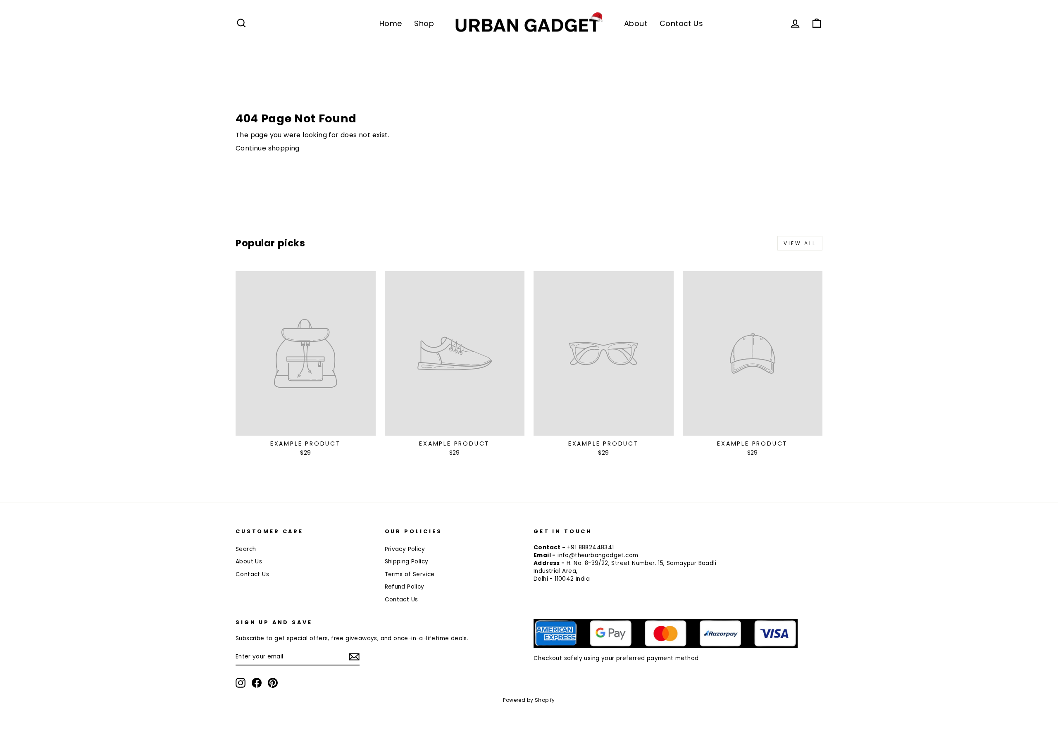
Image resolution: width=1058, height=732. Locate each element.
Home (390, 23)
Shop (424, 23)
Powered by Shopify (529, 699)
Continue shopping (268, 148)
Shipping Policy (407, 561)
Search (246, 549)
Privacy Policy (405, 549)
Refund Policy (404, 587)
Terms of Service (410, 574)
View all (800, 243)
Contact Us (681, 23)
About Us (249, 561)
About (635, 23)
